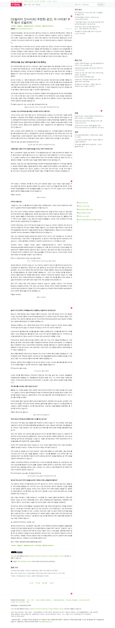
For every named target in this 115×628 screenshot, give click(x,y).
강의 (33, 4)
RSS (28, 602)
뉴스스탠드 (49, 1)
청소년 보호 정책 (84, 600)
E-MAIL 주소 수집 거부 (18, 602)
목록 (45, 583)
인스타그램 (36, 1)
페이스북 (31, 1)
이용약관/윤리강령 (58, 600)
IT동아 (13, 556)
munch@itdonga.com (45, 621)
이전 (31, 583)
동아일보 (12, 1)
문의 (32, 600)
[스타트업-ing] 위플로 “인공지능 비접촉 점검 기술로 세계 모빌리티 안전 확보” (34, 570)
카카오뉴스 (55, 1)
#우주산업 (38, 26)
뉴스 (25, 4)
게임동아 (17, 1)
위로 (38, 583)
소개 (28, 600)
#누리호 (13, 26)
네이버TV (26, 1)
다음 (51, 583)
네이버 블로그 (43, 1)
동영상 (38, 4)
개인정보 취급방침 (71, 600)
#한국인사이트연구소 (48, 26)
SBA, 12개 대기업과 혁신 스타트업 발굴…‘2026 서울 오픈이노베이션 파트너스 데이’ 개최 (38, 573)
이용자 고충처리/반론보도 (43, 600)
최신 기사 (78, 60)
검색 (101, 4)
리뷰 (29, 4)
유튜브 (21, 1)
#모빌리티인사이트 (29, 26)
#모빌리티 (19, 26)
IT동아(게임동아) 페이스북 (25, 561)
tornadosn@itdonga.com (25, 29)
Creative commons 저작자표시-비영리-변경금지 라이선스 (47, 556)
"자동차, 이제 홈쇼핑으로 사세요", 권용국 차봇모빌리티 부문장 (30, 576)
